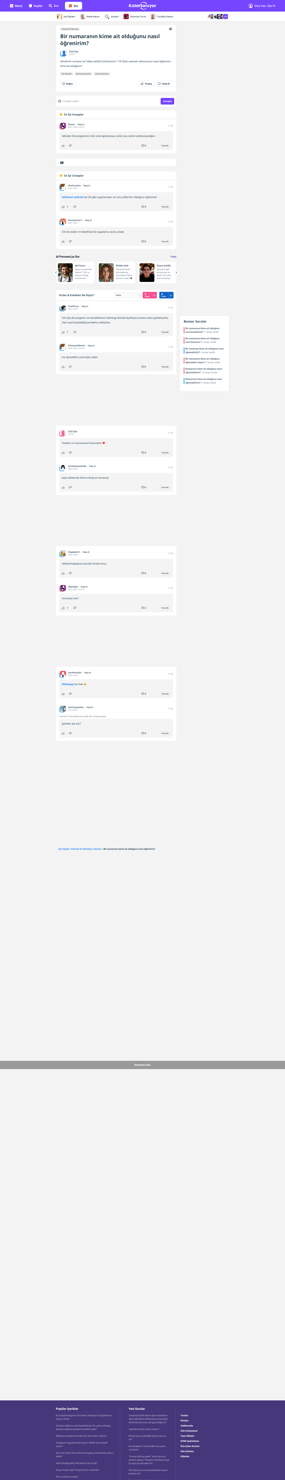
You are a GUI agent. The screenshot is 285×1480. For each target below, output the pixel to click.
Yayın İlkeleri (187, 1436)
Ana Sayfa (63, 849)
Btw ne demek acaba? (67, 1476)
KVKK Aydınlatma (190, 1441)
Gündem (115, 16)
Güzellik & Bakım (165, 16)
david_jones (74, 185)
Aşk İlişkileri (69, 16)
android (78, 197)
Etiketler (185, 1456)
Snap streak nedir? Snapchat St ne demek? (77, 1470)
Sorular (97, 849)
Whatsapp (68, 684)
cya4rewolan (74, 672)
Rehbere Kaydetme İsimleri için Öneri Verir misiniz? (81, 1436)
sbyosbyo (73, 586)
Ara (56, 5)
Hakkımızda (187, 1425)
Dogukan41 (74, 552)
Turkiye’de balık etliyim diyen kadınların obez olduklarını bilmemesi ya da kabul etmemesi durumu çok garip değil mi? (148, 1419)
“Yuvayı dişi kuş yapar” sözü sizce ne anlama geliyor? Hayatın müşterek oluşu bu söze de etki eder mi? (149, 1460)
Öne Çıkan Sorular (190, 1446)
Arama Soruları (102, 74)
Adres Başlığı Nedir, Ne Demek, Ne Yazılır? (77, 1463)
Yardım (184, 1415)
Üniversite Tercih (138, 16)
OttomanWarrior (76, 345)
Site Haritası (187, 1451)
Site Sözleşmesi (189, 1430)
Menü (18, 6)
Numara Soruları (83, 74)
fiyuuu (71, 124)
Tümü (173, 256)
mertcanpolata (76, 707)
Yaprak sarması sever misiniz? (144, 1429)
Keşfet (38, 6)
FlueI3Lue (73, 306)
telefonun (67, 197)
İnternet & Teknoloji (70, 29)
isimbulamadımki (77, 466)
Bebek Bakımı (93, 16)
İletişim (185, 1420)
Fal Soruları (67, 74)
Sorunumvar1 (75, 220)
